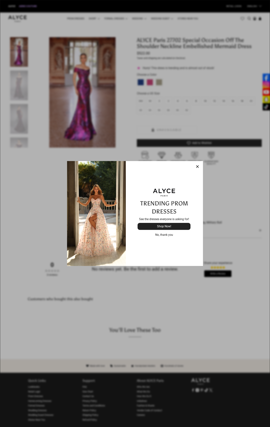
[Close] (197, 166)
